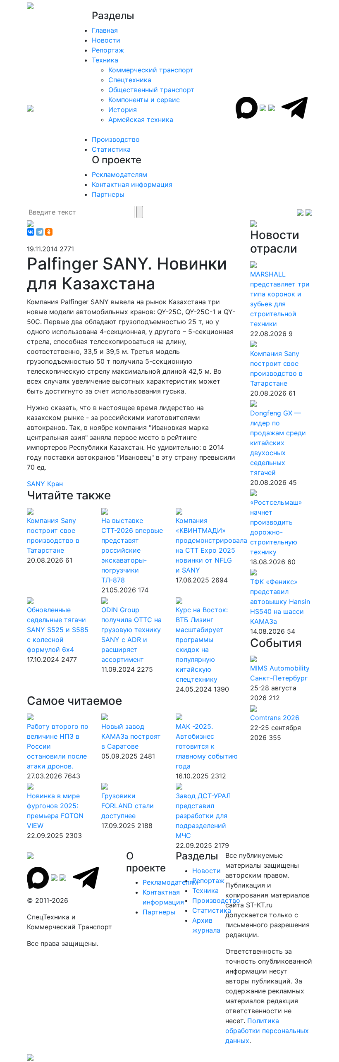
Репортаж (108, 50)
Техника (105, 60)
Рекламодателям (119, 174)
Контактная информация (132, 184)
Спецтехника (129, 80)
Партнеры (108, 194)
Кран (55, 484)
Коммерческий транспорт (150, 70)
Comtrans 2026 (274, 718)
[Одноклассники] (49, 232)
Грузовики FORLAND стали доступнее (127, 806)
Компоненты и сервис (144, 99)
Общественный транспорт (151, 90)
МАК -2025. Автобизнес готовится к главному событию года (207, 746)
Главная (105, 30)
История (122, 109)
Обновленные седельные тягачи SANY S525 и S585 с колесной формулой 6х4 (57, 630)
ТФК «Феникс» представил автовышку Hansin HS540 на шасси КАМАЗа (280, 601)
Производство (116, 139)
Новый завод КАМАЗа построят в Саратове (131, 736)
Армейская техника (140, 119)
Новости (106, 40)
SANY (37, 484)
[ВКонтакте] (30, 232)
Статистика (111, 149)
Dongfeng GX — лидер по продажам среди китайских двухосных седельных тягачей (278, 443)
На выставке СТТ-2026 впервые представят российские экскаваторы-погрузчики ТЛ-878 (132, 550)
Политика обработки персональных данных (267, 1031)
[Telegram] (39, 232)
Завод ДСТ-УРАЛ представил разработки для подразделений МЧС (203, 816)
